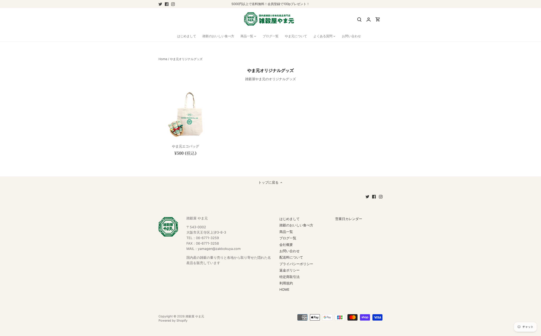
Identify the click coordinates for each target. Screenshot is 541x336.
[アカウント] (368, 19)
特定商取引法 (289, 277)
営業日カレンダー (348, 219)
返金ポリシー (289, 270)
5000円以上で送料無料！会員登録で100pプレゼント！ (270, 4)
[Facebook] (166, 4)
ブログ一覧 (287, 238)
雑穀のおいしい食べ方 (296, 225)
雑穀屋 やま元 (195, 316)
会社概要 (286, 244)
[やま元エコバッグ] (185, 115)
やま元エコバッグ (185, 146)
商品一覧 (286, 232)
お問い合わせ (289, 251)
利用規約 (286, 283)
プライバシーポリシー (296, 264)
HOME (284, 289)
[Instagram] (173, 4)
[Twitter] (160, 4)
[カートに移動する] (377, 19)
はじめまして (289, 219)
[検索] (359, 19)
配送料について (291, 257)
